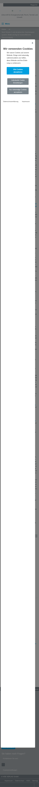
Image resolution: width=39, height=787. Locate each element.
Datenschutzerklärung (10, 101)
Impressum (26, 101)
